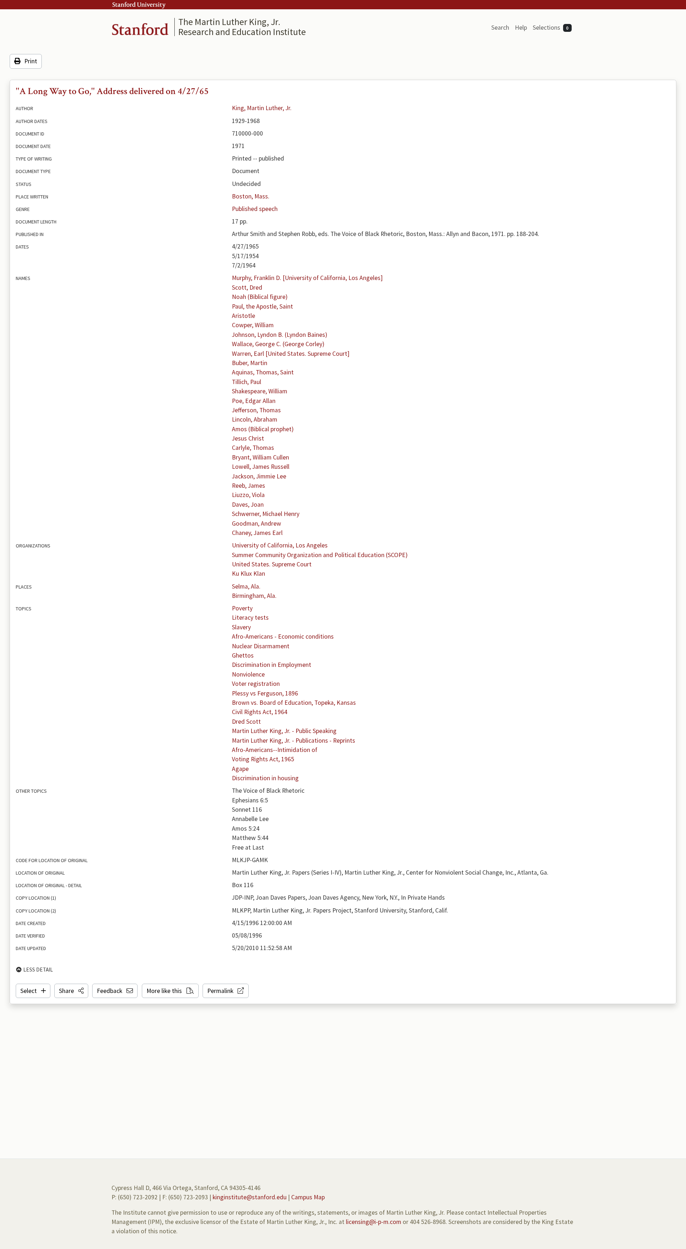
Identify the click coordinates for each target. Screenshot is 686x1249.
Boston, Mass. (250, 196)
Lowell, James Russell (260, 467)
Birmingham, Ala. (254, 596)
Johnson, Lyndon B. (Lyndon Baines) (279, 335)
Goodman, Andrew (256, 523)
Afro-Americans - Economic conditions (283, 636)
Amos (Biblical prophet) (263, 429)
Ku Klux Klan (248, 573)
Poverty (242, 608)
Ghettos (243, 655)
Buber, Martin (249, 363)
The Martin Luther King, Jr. (229, 22)
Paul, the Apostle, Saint (262, 306)
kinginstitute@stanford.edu (250, 1197)
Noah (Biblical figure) (260, 297)
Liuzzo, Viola (248, 495)
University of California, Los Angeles (280, 545)
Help (521, 27)
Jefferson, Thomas (256, 410)
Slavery (241, 627)
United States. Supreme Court (272, 564)
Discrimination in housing (265, 778)
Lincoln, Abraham (254, 419)
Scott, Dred (247, 287)
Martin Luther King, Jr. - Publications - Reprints (293, 740)
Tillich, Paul (246, 382)
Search (500, 27)
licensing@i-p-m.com (373, 1222)
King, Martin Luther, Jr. (262, 108)
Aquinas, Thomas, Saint (263, 372)
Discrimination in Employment (271, 665)
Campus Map (308, 1197)
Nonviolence (248, 674)
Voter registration (256, 684)
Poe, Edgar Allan (253, 401)
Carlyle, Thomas (253, 448)
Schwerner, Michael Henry (265, 514)
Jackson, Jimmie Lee (259, 476)
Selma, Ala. (246, 586)
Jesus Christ (248, 438)
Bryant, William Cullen (260, 457)
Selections (551, 27)
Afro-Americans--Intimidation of (274, 750)
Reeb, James (248, 486)
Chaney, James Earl (257, 533)
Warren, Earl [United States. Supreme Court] (290, 354)
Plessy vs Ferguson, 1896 (265, 693)
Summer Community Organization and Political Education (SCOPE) (320, 555)
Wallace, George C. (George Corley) (278, 344)
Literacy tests (250, 617)
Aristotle (243, 316)
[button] (71, 991)
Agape (240, 769)
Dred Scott (246, 722)
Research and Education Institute (242, 32)
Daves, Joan (248, 504)
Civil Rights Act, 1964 (259, 712)
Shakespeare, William (259, 391)
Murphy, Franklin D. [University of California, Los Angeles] (307, 278)
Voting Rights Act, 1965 (263, 759)
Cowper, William (253, 325)
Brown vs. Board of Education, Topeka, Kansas (294, 703)
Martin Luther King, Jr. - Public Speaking (284, 731)
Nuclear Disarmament (260, 646)
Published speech (255, 209)
